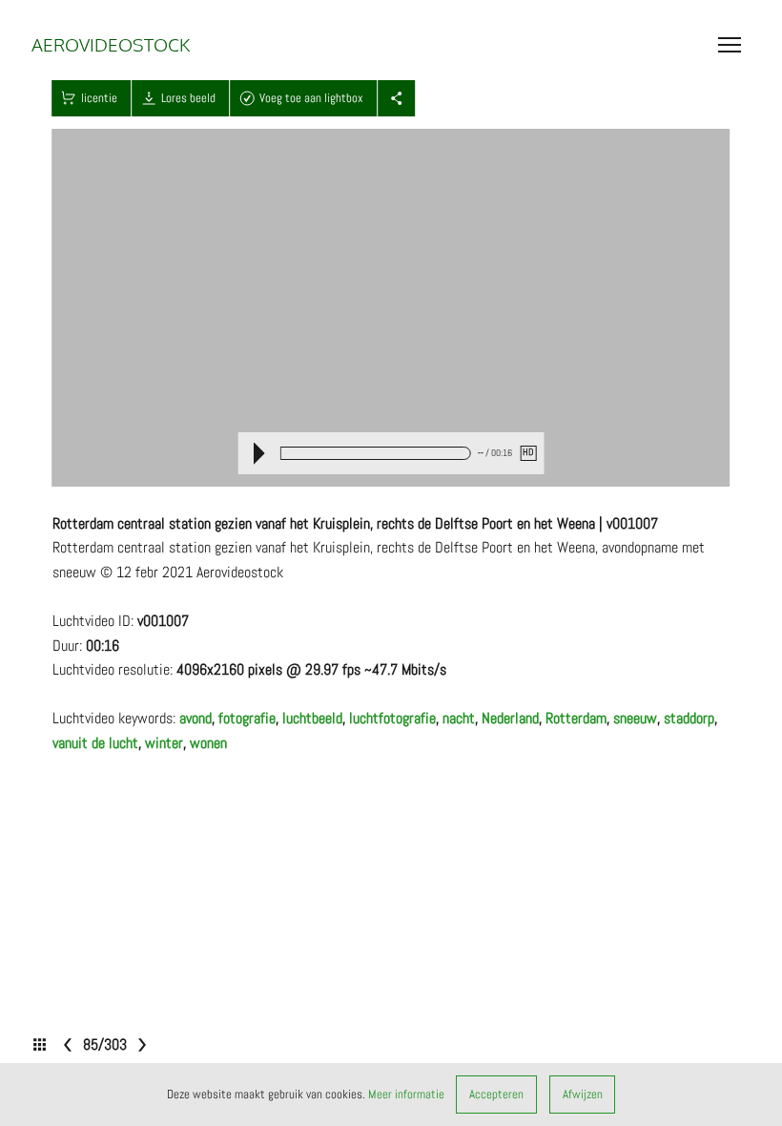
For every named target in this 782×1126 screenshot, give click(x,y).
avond (195, 718)
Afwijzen (583, 1094)
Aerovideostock (110, 43)
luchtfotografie (392, 718)
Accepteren (496, 1094)
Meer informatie (406, 1094)
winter (164, 743)
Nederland (510, 718)
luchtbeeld (312, 718)
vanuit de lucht (95, 743)
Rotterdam (576, 718)
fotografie (247, 718)
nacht (458, 718)
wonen (208, 743)
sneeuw (635, 718)
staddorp (689, 718)
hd (528, 452)
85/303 (105, 1044)
